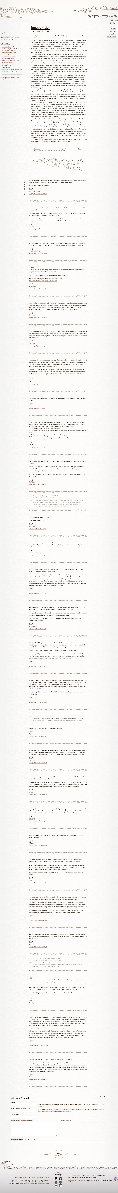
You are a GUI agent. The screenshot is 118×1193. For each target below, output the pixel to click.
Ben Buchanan (33, 626)
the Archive (59, 1155)
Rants (79, 149)
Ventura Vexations (6, 47)
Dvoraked (45, 1154)
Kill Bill (4, 58)
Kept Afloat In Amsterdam (8, 60)
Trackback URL (101, 1097)
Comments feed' (104, 1097)
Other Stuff (112, 34)
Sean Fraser (32, 315)
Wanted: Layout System (8, 66)
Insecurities (40, 27)
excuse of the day (37, 1177)
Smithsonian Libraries (27, 1183)
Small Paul (32, 482)
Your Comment (22, 1121)
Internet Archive (44, 1183)
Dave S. (31, 881)
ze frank (41, 139)
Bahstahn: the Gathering (8, 69)
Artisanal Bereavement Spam (9, 52)
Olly (30, 734)
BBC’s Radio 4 (54, 245)
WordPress (92, 1180)
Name (13, 1103)
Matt (30, 398)
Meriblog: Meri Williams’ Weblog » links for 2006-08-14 (49, 960)
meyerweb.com (102, 15)
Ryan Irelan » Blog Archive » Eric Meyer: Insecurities (48, 498)
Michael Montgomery (35, 553)
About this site (111, 37)
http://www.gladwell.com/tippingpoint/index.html (43, 281)
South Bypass (5, 71)
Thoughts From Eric (74, 1180)
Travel (36, 150)
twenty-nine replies (59, 150)
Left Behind (73, 1154)
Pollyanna (31, 897)
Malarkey (31, 227)
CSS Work (113, 23)
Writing (113, 28)
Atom (12, 39)
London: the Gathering (7, 62)
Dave (30, 910)
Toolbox (113, 26)
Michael (31, 575)
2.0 (7, 39)
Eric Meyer (32, 344)
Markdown (24, 1121)
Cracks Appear (5, 56)
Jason (30, 1017)
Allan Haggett (33, 287)
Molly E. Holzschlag (34, 191)
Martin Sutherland (34, 251)
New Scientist (50, 139)
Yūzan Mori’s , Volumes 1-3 (15, 1182)
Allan (30, 331)
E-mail (20, 1109)
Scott (30, 569)
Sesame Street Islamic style (48, 366)
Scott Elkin (32, 526)
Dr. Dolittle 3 (62, 61)
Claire (30, 1077)
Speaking (113, 31)
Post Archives (111, 20)
